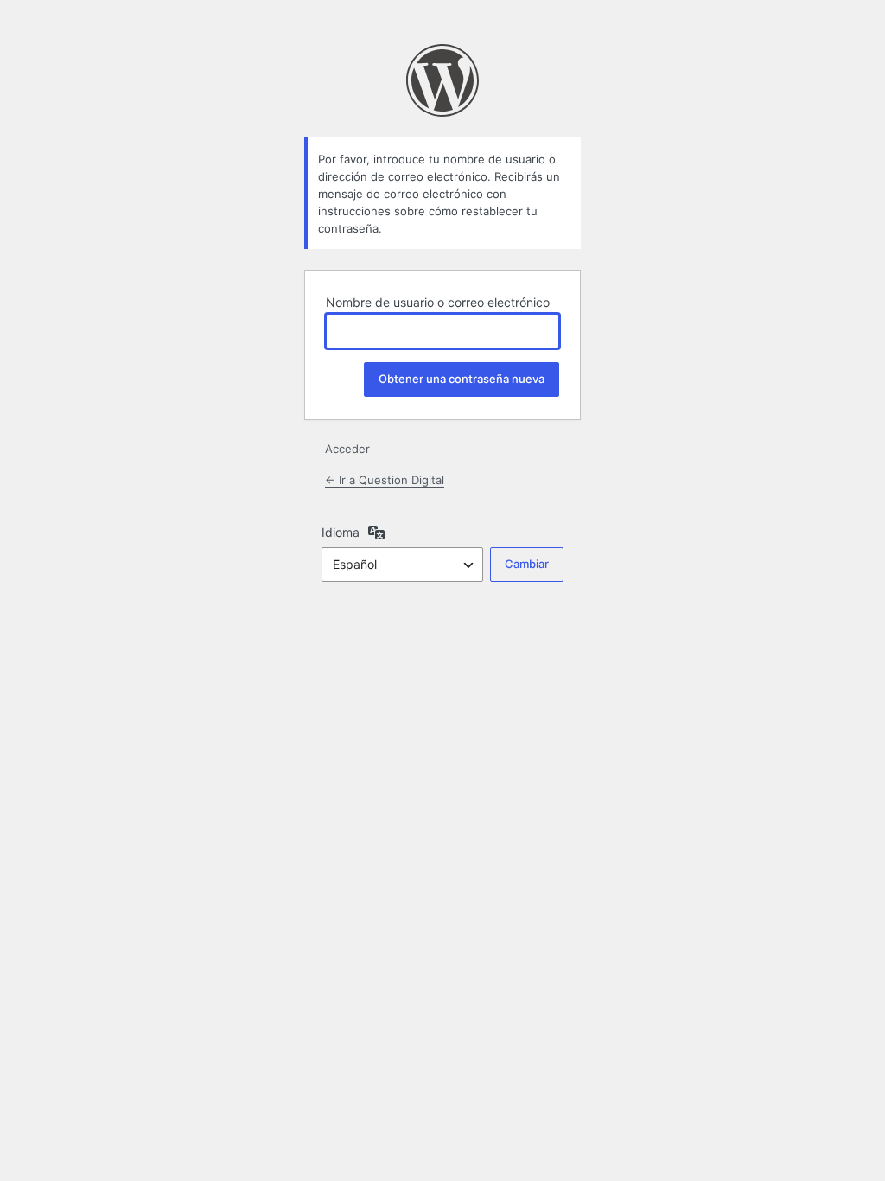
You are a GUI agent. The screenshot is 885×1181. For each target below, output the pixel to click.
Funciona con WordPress (442, 80)
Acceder (347, 449)
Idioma (341, 532)
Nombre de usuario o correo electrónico (438, 302)
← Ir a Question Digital (384, 480)
